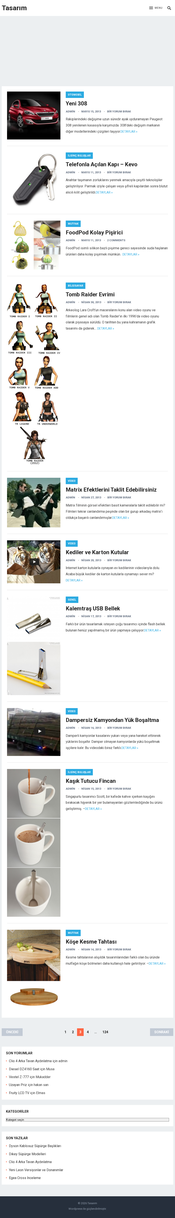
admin (70, 111)
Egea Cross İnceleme (25, 1178)
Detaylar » (129, 131)
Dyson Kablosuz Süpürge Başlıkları (35, 1146)
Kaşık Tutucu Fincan (91, 781)
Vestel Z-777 (19, 1077)
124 (105, 1032)
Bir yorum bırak (119, 111)
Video (72, 480)
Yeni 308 (76, 103)
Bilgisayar (75, 285)
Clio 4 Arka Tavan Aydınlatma (30, 1061)
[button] (156, 8)
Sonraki (161, 1032)
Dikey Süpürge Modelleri (27, 1154)
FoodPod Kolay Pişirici (94, 232)
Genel (72, 599)
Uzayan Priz (18, 1085)
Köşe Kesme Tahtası (91, 941)
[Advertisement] (87, 48)
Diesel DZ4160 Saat (24, 1069)
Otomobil (75, 94)
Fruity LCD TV (19, 1093)
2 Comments (116, 240)
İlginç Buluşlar (79, 155)
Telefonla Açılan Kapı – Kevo (101, 164)
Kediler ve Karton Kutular (97, 552)
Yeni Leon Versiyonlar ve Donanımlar (36, 1170)
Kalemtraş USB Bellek (93, 608)
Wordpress (75, 1208)
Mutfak (73, 223)
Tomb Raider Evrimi (90, 294)
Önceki (12, 1032)
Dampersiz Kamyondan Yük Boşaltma (112, 720)
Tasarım (14, 8)
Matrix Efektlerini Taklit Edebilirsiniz (111, 489)
